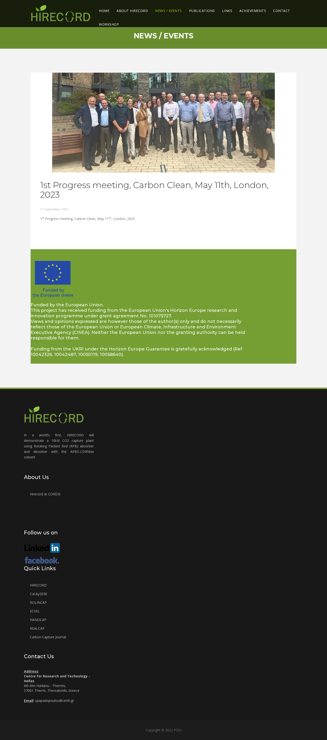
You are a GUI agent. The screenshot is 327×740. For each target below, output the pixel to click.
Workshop (109, 24)
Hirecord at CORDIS (45, 494)
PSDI (177, 730)
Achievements (252, 10)
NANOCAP (37, 619)
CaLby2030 (38, 594)
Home (104, 10)
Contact (281, 10)
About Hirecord (132, 10)
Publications (202, 10)
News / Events (168, 10)
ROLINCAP (38, 602)
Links (227, 10)
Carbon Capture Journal (47, 637)
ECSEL (34, 611)
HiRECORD (38, 585)
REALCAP (37, 628)
